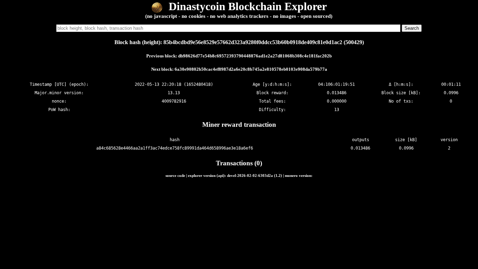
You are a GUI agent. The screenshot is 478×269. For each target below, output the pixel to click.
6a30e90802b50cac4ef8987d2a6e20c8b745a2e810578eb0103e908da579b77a (251, 69)
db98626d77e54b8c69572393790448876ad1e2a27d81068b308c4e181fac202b (255, 55)
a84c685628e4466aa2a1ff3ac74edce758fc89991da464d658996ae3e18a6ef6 (174, 148)
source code (175, 175)
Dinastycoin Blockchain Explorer (246, 6)
